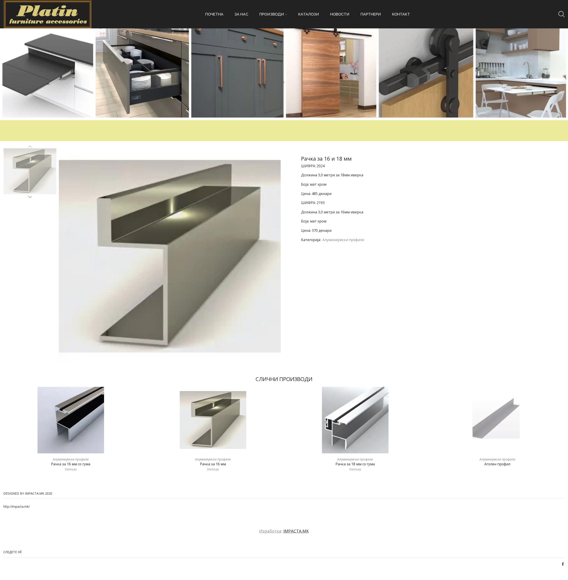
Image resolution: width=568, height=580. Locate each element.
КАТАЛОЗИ (308, 14)
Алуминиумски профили (343, 239)
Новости (339, 14)
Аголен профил (497, 464)
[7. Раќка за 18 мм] (30, 171)
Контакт (401, 14)
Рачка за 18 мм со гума (355, 464)
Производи (271, 14)
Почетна (214, 14)
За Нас (241, 14)
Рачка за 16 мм (213, 464)
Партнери (371, 14)
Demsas (71, 469)
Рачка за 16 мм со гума (70, 464)
